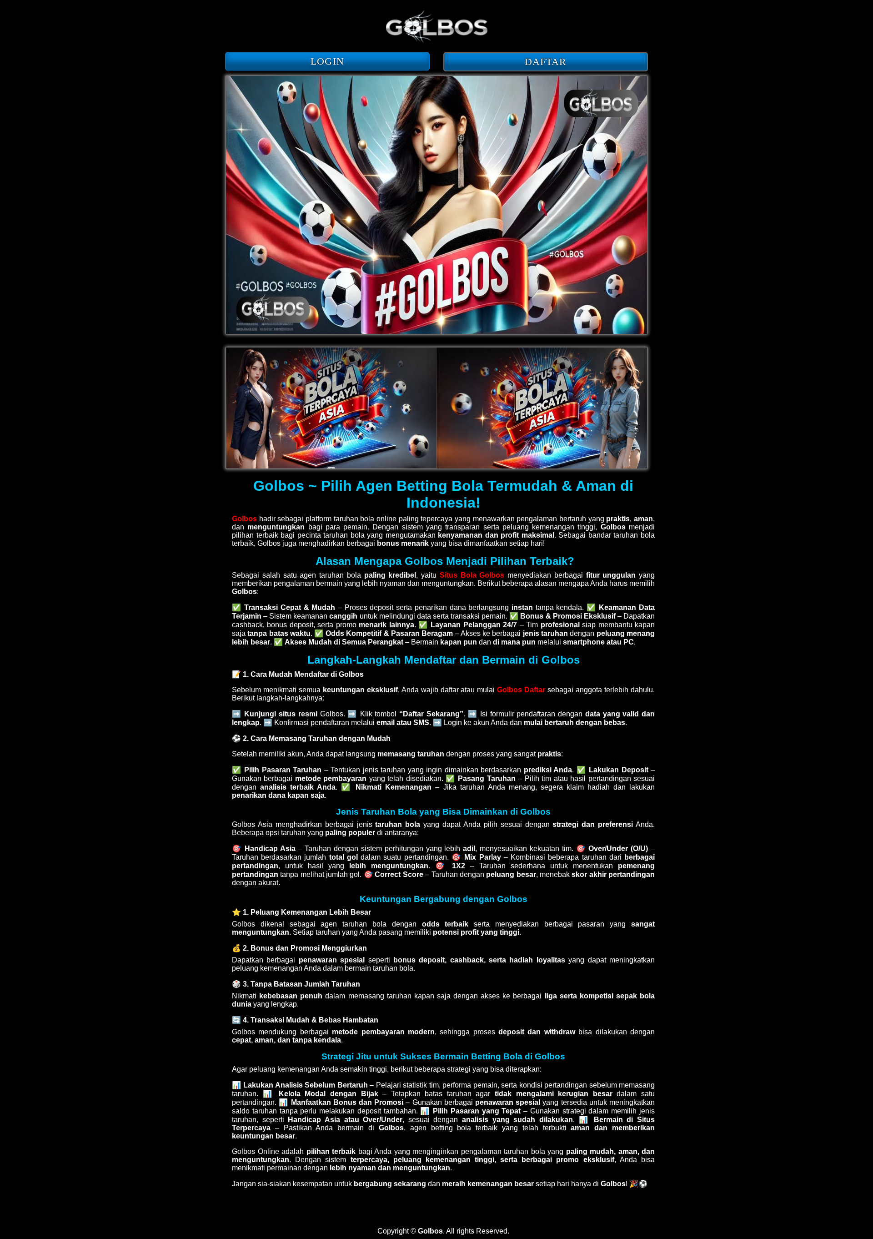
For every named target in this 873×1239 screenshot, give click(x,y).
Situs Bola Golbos (472, 575)
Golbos (244, 519)
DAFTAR (546, 61)
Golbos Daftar (521, 690)
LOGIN (327, 61)
